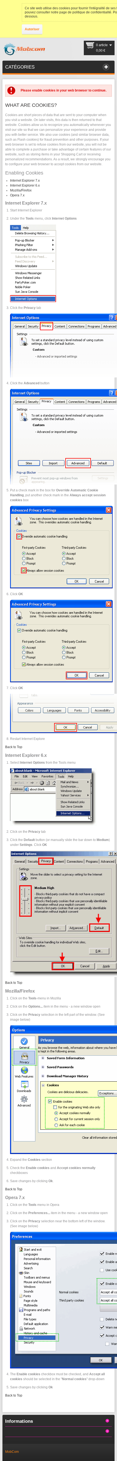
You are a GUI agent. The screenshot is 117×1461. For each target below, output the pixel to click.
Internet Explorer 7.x (25, 180)
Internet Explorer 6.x (25, 185)
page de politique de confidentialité (85, 12)
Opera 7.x (17, 195)
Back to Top (13, 747)
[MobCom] (24, 49)
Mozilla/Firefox (21, 190)
